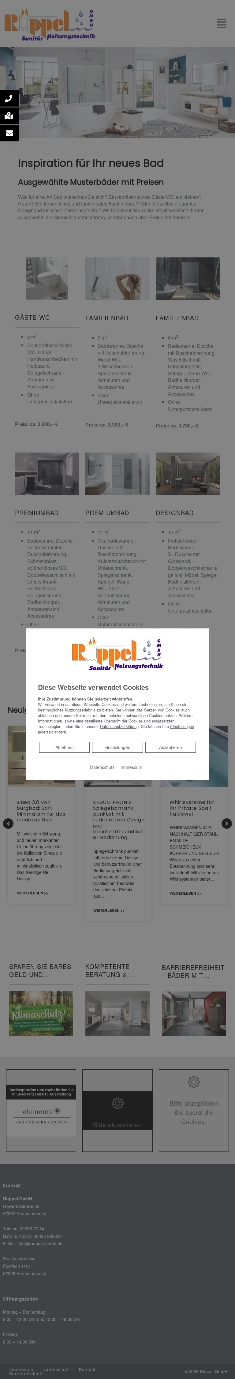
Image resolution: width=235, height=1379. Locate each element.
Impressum (131, 767)
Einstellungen (117, 747)
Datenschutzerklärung (119, 726)
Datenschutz (102, 767)
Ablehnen (64, 747)
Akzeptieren (170, 747)
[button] (9, 98)
